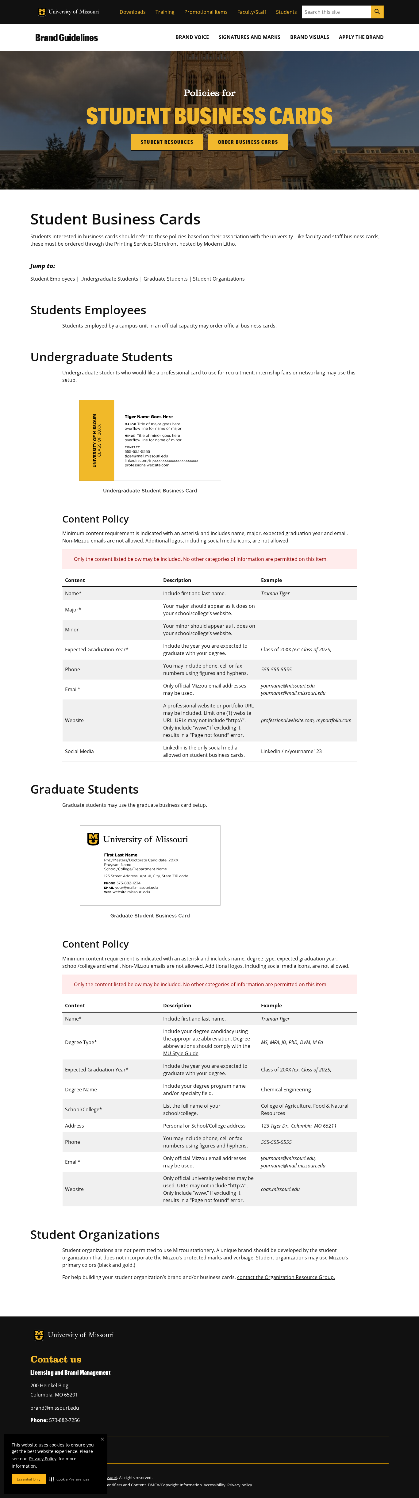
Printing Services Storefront (146, 243)
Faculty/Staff (251, 12)
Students (286, 12)
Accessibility (214, 1485)
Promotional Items (206, 12)
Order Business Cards (248, 142)
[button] (69, 1479)
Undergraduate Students (109, 278)
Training (165, 12)
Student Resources (167, 142)
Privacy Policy (42, 1459)
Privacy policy (239, 1485)
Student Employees (52, 278)
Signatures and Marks (249, 37)
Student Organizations (219, 278)
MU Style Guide (180, 1053)
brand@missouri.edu (54, 1407)
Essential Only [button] (28, 1479)
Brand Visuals (309, 37)
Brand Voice (192, 37)
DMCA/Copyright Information (175, 1485)
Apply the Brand (361, 37)
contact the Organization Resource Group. (286, 1277)
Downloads (133, 12)
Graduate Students (166, 278)
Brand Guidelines (66, 37)
